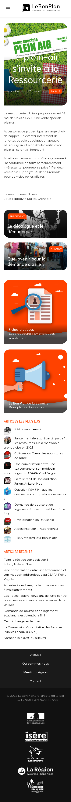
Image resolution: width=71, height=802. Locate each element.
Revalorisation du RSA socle (34, 520)
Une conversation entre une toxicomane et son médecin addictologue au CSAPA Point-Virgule (30, 468)
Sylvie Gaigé (14, 91)
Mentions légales (35, 672)
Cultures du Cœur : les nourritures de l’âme (38, 456)
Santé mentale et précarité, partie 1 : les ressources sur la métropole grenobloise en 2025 (35, 443)
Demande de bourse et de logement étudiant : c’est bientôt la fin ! (34, 509)
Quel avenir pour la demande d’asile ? (27, 261)
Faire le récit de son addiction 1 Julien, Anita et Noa (36, 481)
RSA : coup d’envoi (27, 429)
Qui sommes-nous (35, 663)
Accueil (35, 654)
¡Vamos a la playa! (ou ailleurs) (25, 638)
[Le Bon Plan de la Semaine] (35, 381)
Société (55, 91)
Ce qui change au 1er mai (22, 621)
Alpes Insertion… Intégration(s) (36, 528)
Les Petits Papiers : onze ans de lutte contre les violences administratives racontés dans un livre (35, 600)
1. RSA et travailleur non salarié (36, 538)
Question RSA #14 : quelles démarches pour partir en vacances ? (35, 494)
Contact (35, 681)
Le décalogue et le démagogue (26, 228)
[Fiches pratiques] (35, 312)
